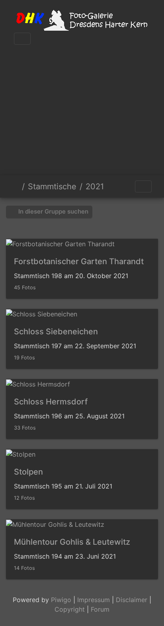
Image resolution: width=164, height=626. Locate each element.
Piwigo (61, 600)
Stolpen (28, 472)
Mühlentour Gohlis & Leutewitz (72, 542)
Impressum (93, 600)
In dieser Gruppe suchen (52, 211)
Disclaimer (131, 600)
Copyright (70, 609)
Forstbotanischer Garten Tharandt (79, 261)
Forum (100, 609)
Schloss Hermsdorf (51, 401)
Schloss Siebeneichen (56, 331)
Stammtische (52, 186)
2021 (95, 186)
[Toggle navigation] (22, 39)
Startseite (15, 186)
